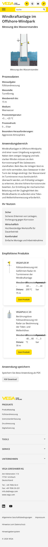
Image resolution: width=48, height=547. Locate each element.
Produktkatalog (8, 409)
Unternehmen (10, 458)
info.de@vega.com (10, 491)
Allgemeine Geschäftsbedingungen (17, 517)
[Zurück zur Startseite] (12, 398)
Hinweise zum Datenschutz (13, 524)
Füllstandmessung (10, 414)
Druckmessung (8, 423)
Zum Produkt (24, 299)
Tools (5, 439)
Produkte (7, 404)
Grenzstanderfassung (11, 419)
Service (6, 449)
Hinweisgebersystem (11, 531)
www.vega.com (8, 494)
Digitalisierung (8, 428)
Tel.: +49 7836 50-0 (10, 485)
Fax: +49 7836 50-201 (11, 488)
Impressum (40, 517)
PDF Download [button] (10, 379)
